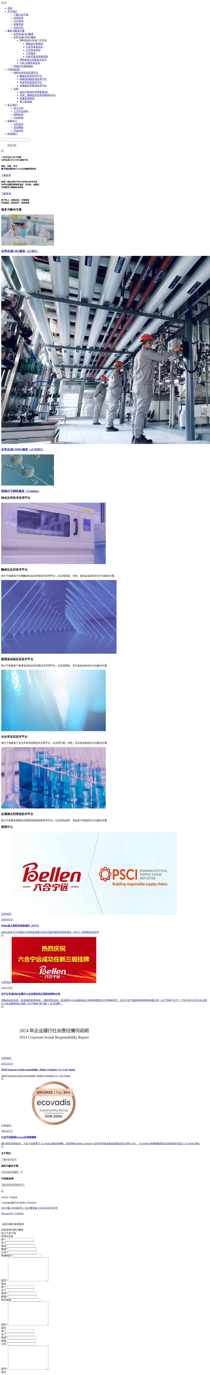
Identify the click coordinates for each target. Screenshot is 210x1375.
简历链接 (6, 1299)
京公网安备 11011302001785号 (41, 1208)
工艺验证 (31, 53)
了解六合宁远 (21, 14)
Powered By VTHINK (12, 1213)
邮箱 (4, 1249)
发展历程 (18, 24)
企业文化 (18, 27)
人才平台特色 (21, 111)
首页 (9, 8)
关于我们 (12, 11)
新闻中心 (12, 121)
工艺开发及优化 (34, 47)
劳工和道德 (26, 101)
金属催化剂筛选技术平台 (33, 85)
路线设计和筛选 (34, 43)
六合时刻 (18, 117)
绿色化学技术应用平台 (26, 72)
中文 (9, 145)
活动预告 (18, 127)
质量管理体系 (27, 98)
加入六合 (18, 108)
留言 (4, 1280)
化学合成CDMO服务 (25, 37)
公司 (4, 1252)
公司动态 (18, 124)
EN (14, 145)
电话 (3, 1246)
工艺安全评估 (33, 50)
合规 (16, 88)
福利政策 (18, 114)
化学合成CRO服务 (24, 34)
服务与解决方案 (16, 30)
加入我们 (12, 105)
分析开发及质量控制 (37, 56)
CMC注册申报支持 (30, 63)
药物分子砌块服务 (23, 66)
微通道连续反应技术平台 (33, 79)
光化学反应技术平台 (31, 82)
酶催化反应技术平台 (31, 76)
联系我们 (12, 134)
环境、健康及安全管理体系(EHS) (37, 95)
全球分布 (18, 18)
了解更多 (6, 175)
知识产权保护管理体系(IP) (34, 92)
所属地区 (6, 1255)
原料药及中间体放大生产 (33, 59)
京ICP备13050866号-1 (12, 1208)
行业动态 (18, 130)
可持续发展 (13, 69)
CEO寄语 (19, 21)
